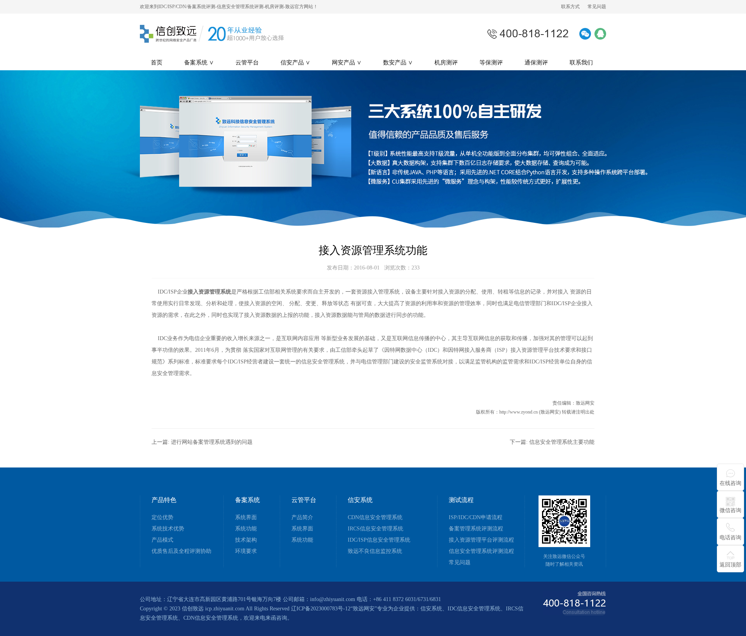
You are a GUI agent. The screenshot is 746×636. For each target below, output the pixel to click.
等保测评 (491, 62)
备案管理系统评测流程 (476, 529)
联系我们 (581, 62)
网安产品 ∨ (346, 62)
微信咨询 (730, 510)
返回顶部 (730, 565)
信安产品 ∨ (295, 62)
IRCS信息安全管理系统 (375, 529)
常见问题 (596, 6)
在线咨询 (730, 483)
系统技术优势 (168, 529)
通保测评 (536, 62)
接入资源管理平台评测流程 (481, 540)
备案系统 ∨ (199, 62)
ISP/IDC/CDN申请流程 (475, 517)
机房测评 (446, 62)
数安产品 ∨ (398, 62)
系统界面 (246, 517)
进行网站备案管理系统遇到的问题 (212, 442)
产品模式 (162, 540)
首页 (156, 62)
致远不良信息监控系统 (375, 551)
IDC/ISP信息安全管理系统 (379, 540)
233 (415, 268)
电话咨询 (730, 537)
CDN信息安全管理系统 (375, 517)
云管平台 (247, 62)
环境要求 (246, 551)
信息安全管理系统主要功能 (561, 442)
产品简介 (302, 517)
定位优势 (162, 517)
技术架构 (246, 540)
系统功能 (246, 529)
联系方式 (570, 6)
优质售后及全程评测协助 (181, 551)
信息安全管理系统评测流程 (481, 551)
